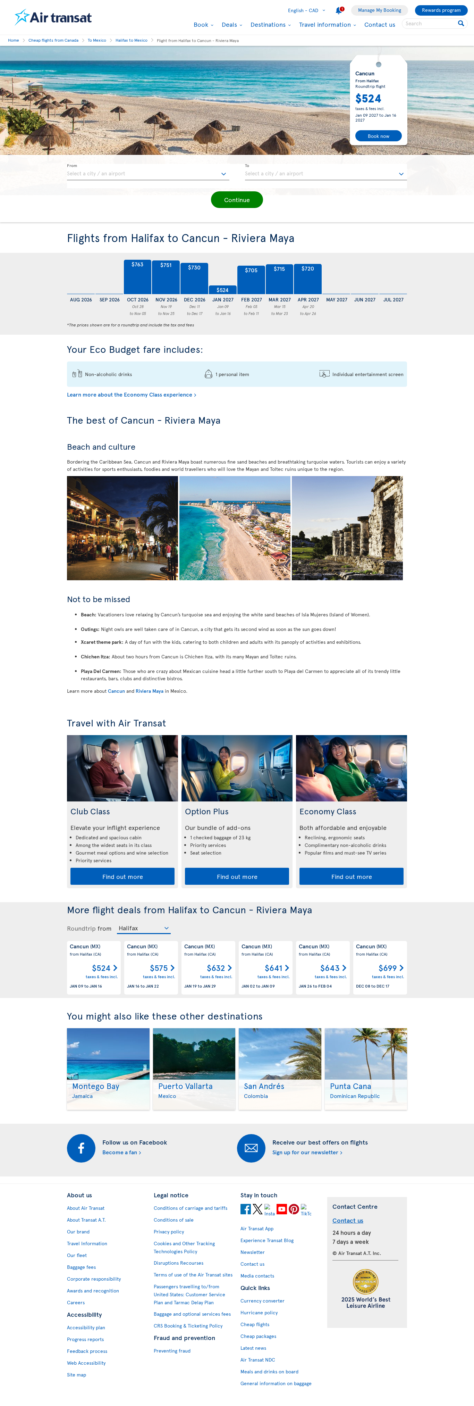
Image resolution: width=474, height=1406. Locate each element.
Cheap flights (254, 1324)
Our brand (78, 1231)
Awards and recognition (93, 1290)
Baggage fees (81, 1267)
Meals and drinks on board (269, 1371)
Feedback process (87, 1351)
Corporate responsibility (94, 1278)
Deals (228, 24)
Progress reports (85, 1339)
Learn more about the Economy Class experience (129, 394)
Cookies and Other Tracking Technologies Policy (184, 1247)
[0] (81, 277)
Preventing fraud (172, 1350)
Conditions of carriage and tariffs (190, 1208)
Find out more (122, 876)
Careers (76, 1302)
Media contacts (257, 1275)
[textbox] (148, 172)
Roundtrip (81, 928)
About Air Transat (85, 1208)
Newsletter (252, 1252)
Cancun (116, 691)
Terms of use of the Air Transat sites (193, 1274)
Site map (76, 1374)
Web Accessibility (86, 1362)
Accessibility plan (86, 1327)
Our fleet (77, 1255)
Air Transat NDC (257, 1359)
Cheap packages (258, 1336)
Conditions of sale (174, 1219)
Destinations (267, 24)
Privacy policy (169, 1231)
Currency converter (262, 1300)
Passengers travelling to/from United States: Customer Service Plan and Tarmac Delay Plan (189, 1294)
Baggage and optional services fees (192, 1314)
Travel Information (87, 1243)
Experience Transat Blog (267, 1240)
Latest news (253, 1348)
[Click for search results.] (462, 23)
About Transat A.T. (86, 1219)
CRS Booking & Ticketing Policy (188, 1325)
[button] (237, 199)
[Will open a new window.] (245, 1209)
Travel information (324, 24)
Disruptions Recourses (178, 1262)
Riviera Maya (149, 691)
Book (200, 24)
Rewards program (441, 10)
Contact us (379, 24)
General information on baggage (276, 1383)
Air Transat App (256, 1228)
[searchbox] (435, 23)
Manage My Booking (379, 10)
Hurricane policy (259, 1312)
